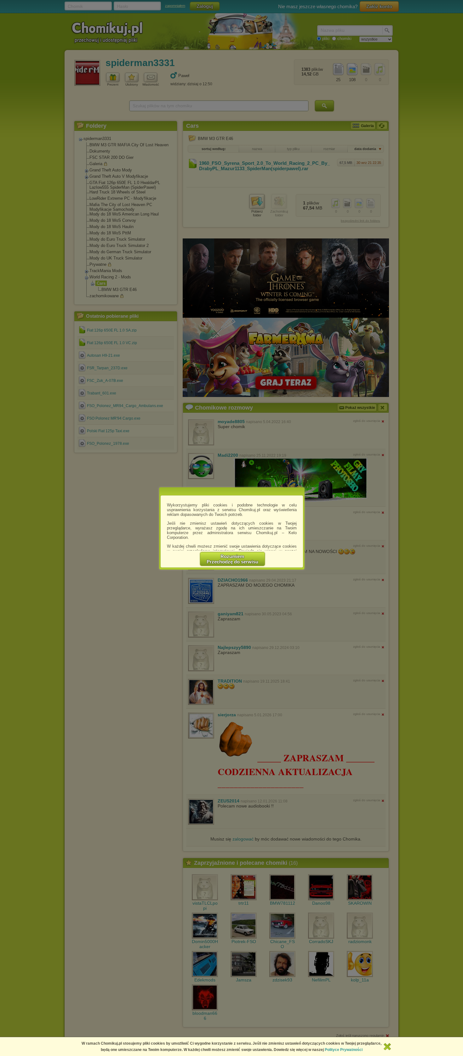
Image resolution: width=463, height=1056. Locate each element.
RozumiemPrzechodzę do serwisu (232, 559)
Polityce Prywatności (344, 1050)
